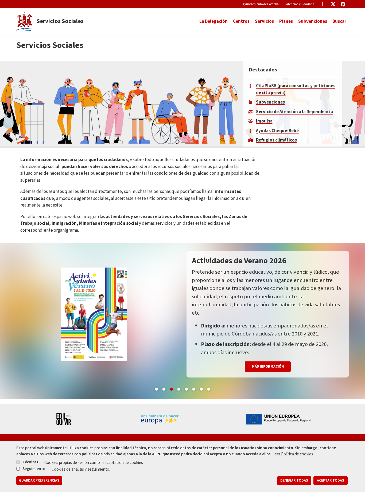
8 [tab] (208, 388)
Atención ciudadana (300, 4)
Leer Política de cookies (293, 454)
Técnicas (30, 462)
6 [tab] (193, 388)
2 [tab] (163, 388)
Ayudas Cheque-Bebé (277, 131)
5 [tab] (186, 388)
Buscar (339, 21)
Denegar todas (294, 480)
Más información (268, 343)
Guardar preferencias (39, 480)
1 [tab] (156, 388)
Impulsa (264, 121)
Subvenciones (312, 21)
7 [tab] (201, 388)
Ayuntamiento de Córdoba (261, 4)
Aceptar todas (330, 480)
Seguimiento (33, 469)
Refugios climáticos (276, 140)
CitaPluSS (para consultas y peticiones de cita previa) (295, 89)
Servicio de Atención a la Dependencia (294, 112)
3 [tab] (171, 388)
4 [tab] (178, 388)
